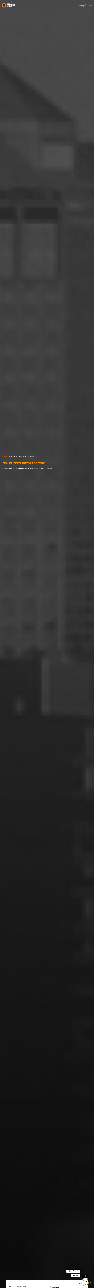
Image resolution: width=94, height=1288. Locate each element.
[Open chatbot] (85, 1280)
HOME (4, 456)
